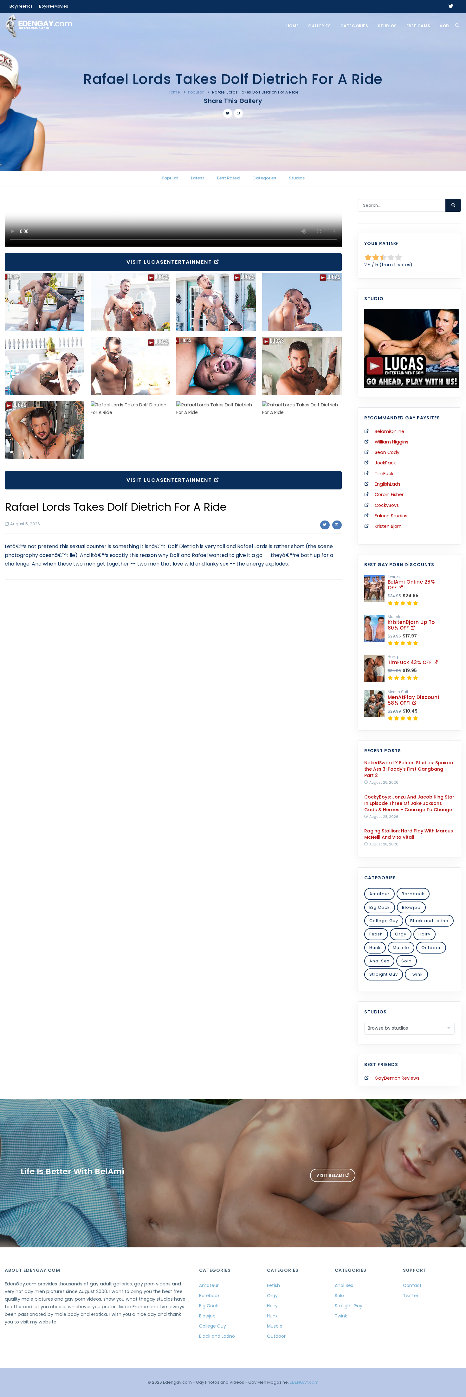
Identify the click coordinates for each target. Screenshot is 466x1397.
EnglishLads (387, 484)
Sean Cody (387, 452)
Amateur (379, 894)
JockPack (385, 463)
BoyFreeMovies (53, 6)
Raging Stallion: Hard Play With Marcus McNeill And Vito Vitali (408, 834)
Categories (354, 26)
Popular (196, 92)
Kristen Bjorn (388, 526)
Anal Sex (379, 961)
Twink (416, 974)
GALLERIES (319, 26)
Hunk (375, 948)
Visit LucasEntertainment (170, 262)
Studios (387, 26)
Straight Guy (383, 974)
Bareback (413, 894)
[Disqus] (173, 671)
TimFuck (384, 473)
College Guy (383, 921)
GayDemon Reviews (397, 1078)
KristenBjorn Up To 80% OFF (411, 625)
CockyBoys (387, 505)
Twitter (410, 1295)
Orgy (400, 934)
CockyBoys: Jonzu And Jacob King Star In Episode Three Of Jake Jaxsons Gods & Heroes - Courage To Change (409, 803)
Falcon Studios (391, 516)
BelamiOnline (389, 431)
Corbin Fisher (389, 494)
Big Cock (379, 907)
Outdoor (431, 948)
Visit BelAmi (330, 1175)
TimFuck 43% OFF (410, 662)
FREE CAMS (418, 26)
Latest (197, 178)
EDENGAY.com (304, 1382)
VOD (444, 26)
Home (292, 26)
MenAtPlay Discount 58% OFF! (414, 700)
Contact (412, 1285)
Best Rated (228, 178)
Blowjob (411, 907)
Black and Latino (429, 921)
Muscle (401, 948)
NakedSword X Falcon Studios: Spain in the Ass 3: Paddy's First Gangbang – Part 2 (408, 769)
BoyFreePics (21, 6)
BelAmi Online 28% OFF (411, 585)
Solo (406, 961)
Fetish (376, 934)
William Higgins (391, 442)
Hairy (424, 934)
